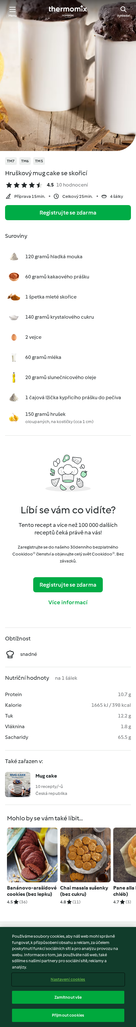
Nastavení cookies (68, 979)
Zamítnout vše (68, 997)
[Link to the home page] (68, 11)
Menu (13, 16)
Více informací (68, 602)
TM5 (39, 161)
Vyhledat (123, 16)
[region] (68, 977)
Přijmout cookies (68, 1015)
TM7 (11, 161)
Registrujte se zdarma (68, 212)
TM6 (25, 161)
